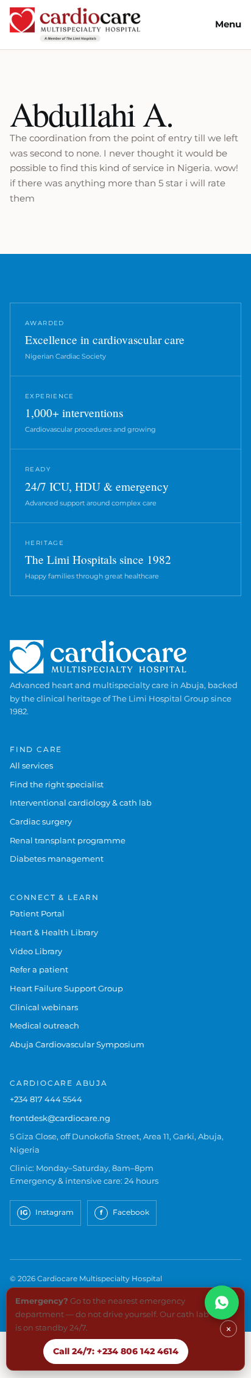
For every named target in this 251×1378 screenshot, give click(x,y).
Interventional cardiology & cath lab (81, 802)
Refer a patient (39, 969)
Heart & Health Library (54, 932)
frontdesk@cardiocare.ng (60, 1118)
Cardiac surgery (41, 821)
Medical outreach (44, 1025)
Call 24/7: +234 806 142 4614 (116, 1351)
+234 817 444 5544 (46, 1099)
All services (31, 765)
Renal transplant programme (67, 840)
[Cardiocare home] (75, 24)
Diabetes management (57, 858)
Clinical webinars (44, 1007)
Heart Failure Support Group (66, 988)
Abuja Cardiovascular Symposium (77, 1044)
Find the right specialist (57, 784)
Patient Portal (37, 913)
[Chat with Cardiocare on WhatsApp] (222, 1302)
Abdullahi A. (91, 113)
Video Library (36, 951)
